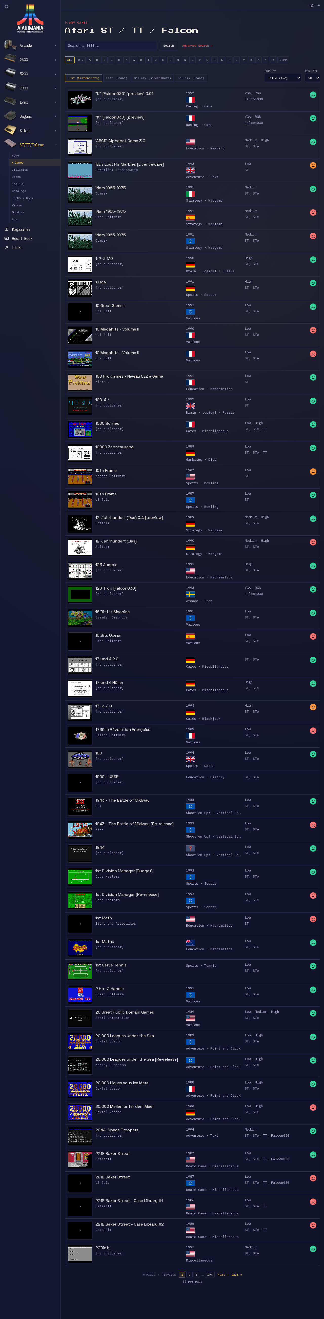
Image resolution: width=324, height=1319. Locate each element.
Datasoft (103, 1159)
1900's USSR (107, 776)
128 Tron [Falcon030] (115, 588)
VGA (248, 93)
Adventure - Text (202, 177)
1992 (190, 305)
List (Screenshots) (83, 78)
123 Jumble (106, 564)
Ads (14, 219)
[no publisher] (109, 99)
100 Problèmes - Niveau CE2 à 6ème (129, 376)
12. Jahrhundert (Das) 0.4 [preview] (129, 517)
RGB (258, 93)
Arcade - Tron (199, 601)
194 (209, 1274)
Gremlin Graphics (111, 617)
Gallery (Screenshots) (152, 78)
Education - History (205, 777)
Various (193, 318)
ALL (69, 60)
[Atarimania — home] (30, 18)
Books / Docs (22, 198)
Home (15, 155)
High (265, 140)
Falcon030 (254, 99)
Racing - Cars (199, 106)
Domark (101, 193)
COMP (283, 60)
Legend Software (110, 735)
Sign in (314, 5)
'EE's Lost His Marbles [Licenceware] (129, 164)
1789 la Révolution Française (122, 729)
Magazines (21, 229)
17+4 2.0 (103, 706)
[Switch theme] (6, 6)
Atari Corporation (112, 1018)
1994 (190, 752)
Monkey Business (110, 1065)
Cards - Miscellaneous (207, 431)
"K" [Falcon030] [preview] (120, 117)
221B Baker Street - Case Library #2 (129, 1224)
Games (18, 162)
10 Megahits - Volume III (117, 352)
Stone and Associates (115, 923)
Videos (17, 205)
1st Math (103, 918)
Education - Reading (205, 148)
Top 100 (18, 184)
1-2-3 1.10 (104, 258)
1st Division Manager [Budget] (124, 871)
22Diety (103, 1247)
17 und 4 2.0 (106, 659)
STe (256, 146)
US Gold (102, 499)
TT (265, 429)
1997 (190, 93)
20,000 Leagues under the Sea (124, 1035)
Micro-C (102, 382)
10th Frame (106, 470)
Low (248, 164)
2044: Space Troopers (116, 1130)
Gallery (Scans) (191, 78)
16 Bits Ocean (108, 635)
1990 (190, 258)
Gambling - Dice (201, 459)
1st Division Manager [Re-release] (127, 894)
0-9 (80, 60)
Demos (16, 177)
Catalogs (19, 191)
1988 (190, 800)
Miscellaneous (199, 1260)
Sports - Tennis (201, 965)
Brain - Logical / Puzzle (210, 271)
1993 (190, 164)
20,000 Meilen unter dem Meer (124, 1106)
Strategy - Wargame (204, 200)
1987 (190, 470)
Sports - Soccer (201, 295)
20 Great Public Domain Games (124, 1012)
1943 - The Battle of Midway (122, 800)
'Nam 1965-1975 (110, 187)
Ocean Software (109, 994)
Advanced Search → (197, 45)
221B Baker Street (112, 1153)
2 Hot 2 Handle (109, 988)
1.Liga (100, 282)
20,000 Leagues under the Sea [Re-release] (136, 1059)
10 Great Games (110, 305)
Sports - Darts (200, 766)
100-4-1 (102, 399)
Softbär (102, 523)
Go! (98, 806)
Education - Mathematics (209, 389)
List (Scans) (116, 78)
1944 (100, 847)
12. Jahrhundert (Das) (116, 541)
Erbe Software (108, 217)
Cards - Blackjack (203, 718)
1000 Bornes (107, 423)
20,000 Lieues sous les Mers (121, 1082)
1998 (190, 588)
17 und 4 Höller (109, 682)
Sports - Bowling (202, 483)
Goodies (18, 212)
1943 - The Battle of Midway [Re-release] (134, 823)
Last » (236, 1274)
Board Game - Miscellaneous (212, 1166)
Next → (223, 1274)
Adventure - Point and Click (213, 1048)
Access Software (110, 476)
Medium (251, 140)
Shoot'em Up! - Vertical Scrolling (219, 813)
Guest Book (22, 238)
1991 (190, 187)
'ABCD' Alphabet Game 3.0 (120, 140)
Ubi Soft (103, 311)
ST (247, 146)
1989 (190, 446)
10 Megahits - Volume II (117, 329)
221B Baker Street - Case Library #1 (129, 1200)
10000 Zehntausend (114, 447)
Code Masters (107, 876)
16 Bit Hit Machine (112, 611)
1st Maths (104, 941)
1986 (190, 1200)
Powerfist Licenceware (116, 170)
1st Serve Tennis (111, 965)
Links (17, 247)
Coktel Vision (108, 1041)
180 (98, 753)
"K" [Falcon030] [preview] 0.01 (124, 93)
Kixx (99, 829)
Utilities (20, 169)
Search (168, 45)
